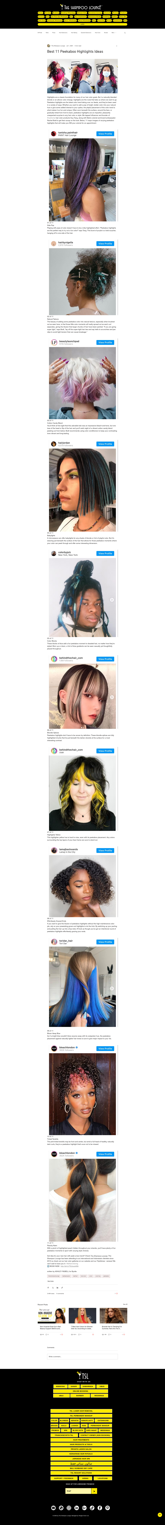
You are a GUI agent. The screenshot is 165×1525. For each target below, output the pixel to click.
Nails (47, 32)
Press (53, 32)
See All (125, 1304)
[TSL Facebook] (99, 1507)
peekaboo (106, 1276)
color (90, 1276)
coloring (98, 1276)
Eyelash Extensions (86, 32)
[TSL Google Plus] (84, 1507)
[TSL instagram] (68, 1507)
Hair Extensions (63, 32)
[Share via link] (62, 1288)
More (113, 32)
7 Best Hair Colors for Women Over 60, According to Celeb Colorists (82, 1328)
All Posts (40, 32)
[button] (125, 32)
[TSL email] (53, 1507)
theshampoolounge (53, 1276)
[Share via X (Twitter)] (53, 1288)
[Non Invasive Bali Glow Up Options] (51, 1315)
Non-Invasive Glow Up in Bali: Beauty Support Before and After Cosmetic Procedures (50, 1328)
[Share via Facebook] (48, 1288)
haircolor (83, 1276)
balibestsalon (66, 1276)
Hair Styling (74, 32)
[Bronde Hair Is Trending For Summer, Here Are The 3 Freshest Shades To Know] (113, 1315)
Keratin (106, 32)
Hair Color (97, 32)
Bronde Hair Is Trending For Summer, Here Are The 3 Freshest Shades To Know (112, 1328)
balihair (75, 1276)
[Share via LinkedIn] (57, 1288)
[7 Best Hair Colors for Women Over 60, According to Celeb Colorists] (82, 1315)
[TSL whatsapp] (61, 1507)
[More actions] (117, 46)
